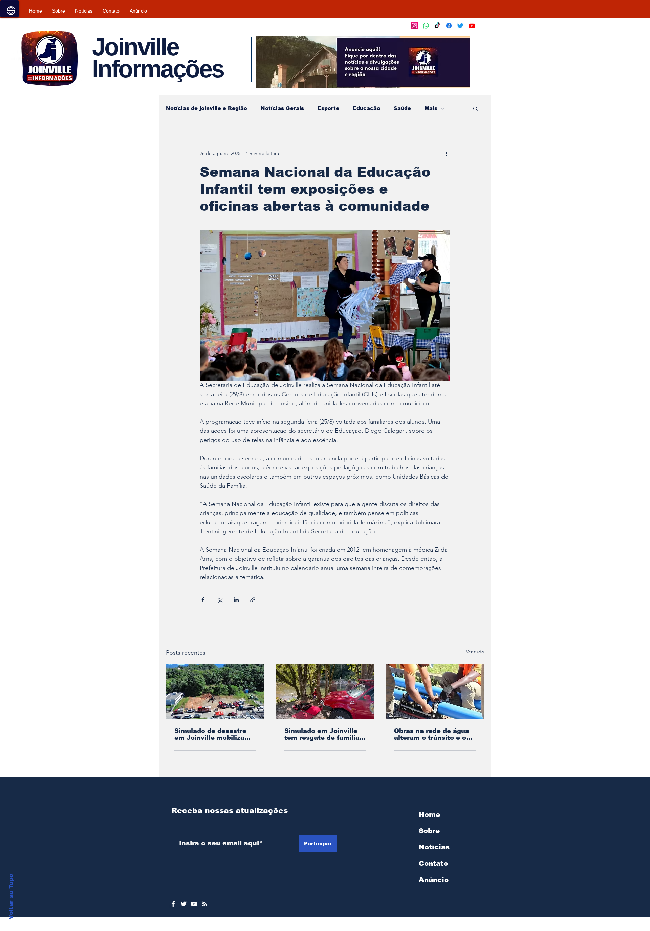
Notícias (434, 847)
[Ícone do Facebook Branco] (173, 904)
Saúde (402, 108)
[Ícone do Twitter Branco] (184, 904)
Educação (366, 108)
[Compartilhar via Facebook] (203, 600)
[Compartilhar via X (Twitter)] (219, 600)
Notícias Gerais (282, 108)
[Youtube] (472, 25)
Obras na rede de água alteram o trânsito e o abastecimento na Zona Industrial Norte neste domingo (433, 734)
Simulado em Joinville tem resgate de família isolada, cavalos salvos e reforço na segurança (323, 734)
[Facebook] (449, 25)
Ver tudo (475, 652)
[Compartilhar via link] (253, 600)
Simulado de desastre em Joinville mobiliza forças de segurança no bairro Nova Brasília (213, 734)
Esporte (328, 108)
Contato (433, 863)
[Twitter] (460, 25)
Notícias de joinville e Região (206, 108)
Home (429, 814)
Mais (431, 108)
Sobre (429, 830)
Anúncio (434, 879)
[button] (363, 62)
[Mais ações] (446, 153)
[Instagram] (414, 25)
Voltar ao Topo (11, 896)
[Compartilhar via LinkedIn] (236, 600)
